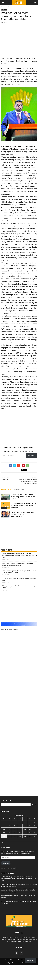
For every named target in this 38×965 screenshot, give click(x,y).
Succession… (5, 479)
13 (20, 829)
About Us (23, 960)
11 (9, 829)
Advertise (12, 960)
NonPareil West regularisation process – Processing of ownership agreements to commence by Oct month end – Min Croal (19, 555)
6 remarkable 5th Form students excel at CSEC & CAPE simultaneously (22, 514)
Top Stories (3, 9)
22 (30, 833)
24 (4, 836)
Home (6, 960)
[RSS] (21, 953)
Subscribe (31, 455)
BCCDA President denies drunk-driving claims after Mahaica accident (19, 579)
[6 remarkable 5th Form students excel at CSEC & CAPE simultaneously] (5, 514)
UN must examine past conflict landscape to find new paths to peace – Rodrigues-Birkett (19, 571)
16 (34, 829)
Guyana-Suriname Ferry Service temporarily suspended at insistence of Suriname (23, 497)
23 (34, 833)
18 (9, 833)
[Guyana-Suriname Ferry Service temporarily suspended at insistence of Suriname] (5, 497)
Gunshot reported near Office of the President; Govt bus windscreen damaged (23, 505)
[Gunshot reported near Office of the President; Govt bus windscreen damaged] (5, 505)
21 (25, 833)
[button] (35, 2)
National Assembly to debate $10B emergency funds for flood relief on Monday (28, 481)
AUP (18, 960)
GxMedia (20, 963)
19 (14, 833)
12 (14, 829)
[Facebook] (16, 953)
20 (20, 833)
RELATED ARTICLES (6, 489)
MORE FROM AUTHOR (18, 489)
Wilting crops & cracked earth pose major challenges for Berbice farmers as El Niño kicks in (18, 564)
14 (25, 829)
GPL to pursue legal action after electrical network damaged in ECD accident (19, 587)
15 (30, 829)
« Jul (2, 842)
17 (4, 833)
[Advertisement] (19, 40)
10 (4, 829)
